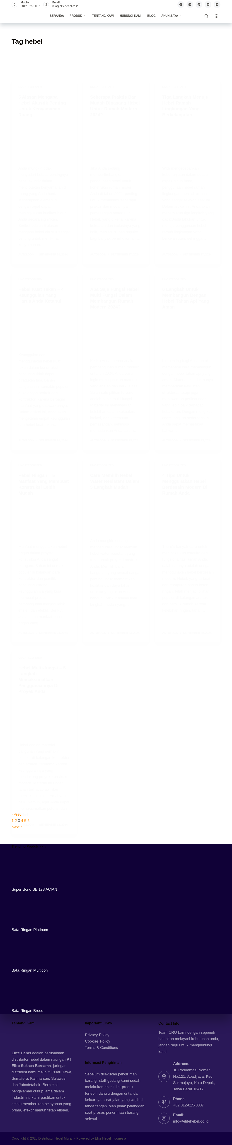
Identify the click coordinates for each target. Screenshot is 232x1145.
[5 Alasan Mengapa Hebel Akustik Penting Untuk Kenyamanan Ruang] (44, 141)
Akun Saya (169, 15)
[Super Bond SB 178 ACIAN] (29, 869)
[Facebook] (180, 4)
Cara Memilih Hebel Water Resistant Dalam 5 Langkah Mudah (114, 481)
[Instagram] (189, 4)
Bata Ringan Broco (27, 1011)
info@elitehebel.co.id (65, 6)
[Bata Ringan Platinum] (29, 909)
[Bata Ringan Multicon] (29, 950)
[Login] (216, 16)
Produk (76, 15)
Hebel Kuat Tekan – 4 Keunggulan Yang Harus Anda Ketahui (41, 295)
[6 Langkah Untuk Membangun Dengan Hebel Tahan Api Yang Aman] (188, 333)
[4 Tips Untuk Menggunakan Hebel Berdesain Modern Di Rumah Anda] (188, 520)
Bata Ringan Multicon (30, 970)
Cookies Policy (97, 1041)
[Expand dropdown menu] (85, 16)
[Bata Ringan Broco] (29, 990)
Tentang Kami (103, 15)
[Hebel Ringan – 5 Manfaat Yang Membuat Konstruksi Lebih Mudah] (44, 520)
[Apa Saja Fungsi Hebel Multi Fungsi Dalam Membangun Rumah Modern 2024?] (116, 333)
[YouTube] (217, 4)
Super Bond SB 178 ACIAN (34, 889)
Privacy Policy (97, 1035)
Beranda (57, 15)
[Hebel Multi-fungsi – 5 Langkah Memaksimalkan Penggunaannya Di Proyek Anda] (44, 718)
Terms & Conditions (101, 1047)
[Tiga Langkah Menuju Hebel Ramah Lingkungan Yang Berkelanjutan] (188, 141)
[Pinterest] (199, 4)
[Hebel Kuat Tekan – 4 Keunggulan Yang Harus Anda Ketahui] (44, 328)
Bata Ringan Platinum (30, 930)
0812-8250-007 (30, 6)
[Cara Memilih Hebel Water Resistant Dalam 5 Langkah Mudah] (116, 514)
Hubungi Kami (131, 15)
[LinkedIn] (208, 4)
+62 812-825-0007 (188, 1105)
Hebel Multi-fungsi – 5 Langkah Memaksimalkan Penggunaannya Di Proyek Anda (42, 679)
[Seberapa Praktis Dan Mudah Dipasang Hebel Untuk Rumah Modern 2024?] (116, 141)
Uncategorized (30, 87)
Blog (151, 15)
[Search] (206, 16)
